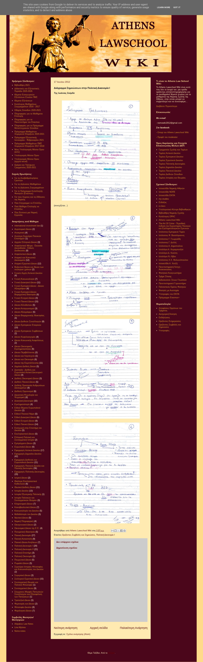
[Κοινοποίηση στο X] (118, 530)
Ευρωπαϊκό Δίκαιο (22, 447)
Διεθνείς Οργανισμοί (23, 391)
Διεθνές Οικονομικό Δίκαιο (26, 378)
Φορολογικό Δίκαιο (23, 610)
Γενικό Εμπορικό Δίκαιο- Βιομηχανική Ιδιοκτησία (25, 293)
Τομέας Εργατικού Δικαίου (171, 160)
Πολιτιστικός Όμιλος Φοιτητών (172, 287)
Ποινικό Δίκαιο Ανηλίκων (25, 542)
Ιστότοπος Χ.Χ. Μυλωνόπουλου (173, 260)
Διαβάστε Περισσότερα (166, 106)
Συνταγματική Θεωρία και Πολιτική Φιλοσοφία (26, 583)
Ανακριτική (19, 232)
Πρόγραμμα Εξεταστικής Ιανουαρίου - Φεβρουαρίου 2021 (29, 138)
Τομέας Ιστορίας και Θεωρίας (172, 178)
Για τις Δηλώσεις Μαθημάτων (27, 184)
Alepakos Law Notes (23, 624)
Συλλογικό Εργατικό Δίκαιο (26, 579)
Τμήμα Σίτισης (165, 276)
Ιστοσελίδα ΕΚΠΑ (167, 195)
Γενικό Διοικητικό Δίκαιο (25, 282)
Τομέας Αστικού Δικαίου (169, 153)
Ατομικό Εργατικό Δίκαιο (25, 263)
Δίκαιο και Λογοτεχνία (24, 356)
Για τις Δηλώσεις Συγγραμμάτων (29, 187)
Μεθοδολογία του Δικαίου (26, 514)
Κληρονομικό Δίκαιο (23, 504)
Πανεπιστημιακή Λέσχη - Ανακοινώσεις (170, 268)
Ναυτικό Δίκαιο (21, 518)
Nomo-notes (20, 631)
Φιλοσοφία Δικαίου (23, 607)
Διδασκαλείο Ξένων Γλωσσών (173, 280)
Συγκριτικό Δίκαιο (22, 575)
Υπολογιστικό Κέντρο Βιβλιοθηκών (175, 209)
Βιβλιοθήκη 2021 (22, 85)
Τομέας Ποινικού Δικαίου (170, 171)
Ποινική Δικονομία (22, 535)
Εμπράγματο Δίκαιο (23, 443)
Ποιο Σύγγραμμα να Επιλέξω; (28, 203)
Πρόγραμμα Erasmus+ (169, 297)
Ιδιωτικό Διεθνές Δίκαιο (25, 487)
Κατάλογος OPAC (167, 216)
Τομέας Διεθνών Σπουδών (171, 174)
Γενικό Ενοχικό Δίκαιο (24, 298)
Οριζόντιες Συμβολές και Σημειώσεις (78, 535)
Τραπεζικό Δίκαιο (22, 600)
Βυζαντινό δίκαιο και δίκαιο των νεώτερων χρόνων (29, 268)
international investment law (27, 225)
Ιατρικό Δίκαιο (20, 478)
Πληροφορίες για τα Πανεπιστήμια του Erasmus (27, 120)
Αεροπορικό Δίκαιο (23, 229)
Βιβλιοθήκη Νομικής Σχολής (171, 213)
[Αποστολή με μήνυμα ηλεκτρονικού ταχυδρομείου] (112, 530)
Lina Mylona (20, 627)
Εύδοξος (163, 202)
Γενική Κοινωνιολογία (24, 279)
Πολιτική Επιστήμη (22, 553)
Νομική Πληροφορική (23, 521)
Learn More (163, 7)
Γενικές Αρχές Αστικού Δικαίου (28, 273)
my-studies (164, 199)
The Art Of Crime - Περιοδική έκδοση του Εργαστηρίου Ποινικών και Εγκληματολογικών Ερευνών (175, 226)
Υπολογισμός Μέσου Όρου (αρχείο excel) (26, 160)
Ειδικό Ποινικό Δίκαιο (24, 424)
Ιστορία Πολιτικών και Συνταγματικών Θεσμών (25, 499)
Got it (176, 7)
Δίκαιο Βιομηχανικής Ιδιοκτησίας (29, 315)
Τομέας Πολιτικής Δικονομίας (172, 164)
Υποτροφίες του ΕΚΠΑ (169, 294)
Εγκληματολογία (22, 404)
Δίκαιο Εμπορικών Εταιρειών (27, 325)
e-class (162, 206)
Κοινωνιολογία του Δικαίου (26, 511)
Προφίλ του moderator (167, 137)
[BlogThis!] (115, 530)
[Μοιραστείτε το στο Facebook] (121, 530)
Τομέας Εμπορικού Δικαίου (171, 156)
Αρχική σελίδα (99, 627)
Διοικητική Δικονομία (23, 401)
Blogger (111, 653)
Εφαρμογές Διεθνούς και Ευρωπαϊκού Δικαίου (25, 461)
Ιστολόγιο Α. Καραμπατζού (171, 249)
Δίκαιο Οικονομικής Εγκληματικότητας (23, 347)
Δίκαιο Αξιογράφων (23, 312)
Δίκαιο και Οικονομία (24, 359)
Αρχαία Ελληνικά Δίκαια (25, 242)
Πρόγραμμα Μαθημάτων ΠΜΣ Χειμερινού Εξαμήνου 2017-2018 (29, 144)
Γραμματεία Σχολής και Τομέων (173, 149)
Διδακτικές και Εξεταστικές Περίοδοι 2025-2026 (26, 89)
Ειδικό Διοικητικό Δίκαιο (25, 417)
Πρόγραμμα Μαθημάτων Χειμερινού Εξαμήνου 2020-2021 (29, 132)
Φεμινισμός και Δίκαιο (24, 604)
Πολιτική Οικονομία (23, 556)
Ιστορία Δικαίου (21, 491)
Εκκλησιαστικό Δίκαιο (24, 434)
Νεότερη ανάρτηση (65, 627)
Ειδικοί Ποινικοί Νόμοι (24, 414)
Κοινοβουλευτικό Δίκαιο (25, 507)
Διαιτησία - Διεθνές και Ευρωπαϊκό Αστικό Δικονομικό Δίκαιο (28, 372)
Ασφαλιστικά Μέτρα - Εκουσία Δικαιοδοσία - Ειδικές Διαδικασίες (28, 248)
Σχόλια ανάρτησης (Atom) (78, 634)
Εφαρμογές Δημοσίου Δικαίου (27, 454)
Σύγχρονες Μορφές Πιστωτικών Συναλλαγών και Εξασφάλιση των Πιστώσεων (28, 594)
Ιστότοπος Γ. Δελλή (167, 242)
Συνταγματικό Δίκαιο (23, 588)
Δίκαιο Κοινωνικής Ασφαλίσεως (28, 340)
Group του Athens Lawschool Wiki (173, 132)
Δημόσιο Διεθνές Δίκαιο (25, 366)
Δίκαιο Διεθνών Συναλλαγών (27, 321)
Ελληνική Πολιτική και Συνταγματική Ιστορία (24, 438)
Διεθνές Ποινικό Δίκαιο (24, 382)
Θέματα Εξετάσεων (23, 100)
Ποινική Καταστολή (23, 539)
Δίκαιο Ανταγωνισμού (24, 308)
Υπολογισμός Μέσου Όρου (26, 155)
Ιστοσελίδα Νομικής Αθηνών (172, 188)
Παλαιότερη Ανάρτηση (133, 627)
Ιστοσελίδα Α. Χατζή (168, 263)
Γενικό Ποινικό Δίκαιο (24, 301)
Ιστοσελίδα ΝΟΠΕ (167, 192)
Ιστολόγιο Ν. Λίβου (167, 256)
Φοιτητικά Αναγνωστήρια (170, 273)
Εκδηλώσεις (164, 317)
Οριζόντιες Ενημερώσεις (170, 321)
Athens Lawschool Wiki (169, 220)
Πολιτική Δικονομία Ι (105, 535)
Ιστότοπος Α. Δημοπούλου (171, 246)
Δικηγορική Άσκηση (168, 314)
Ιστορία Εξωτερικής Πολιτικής (27, 494)
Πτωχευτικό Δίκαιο (22, 560)
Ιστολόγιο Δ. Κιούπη (168, 253)
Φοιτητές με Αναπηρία (169, 290)
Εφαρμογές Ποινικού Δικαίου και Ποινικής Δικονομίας (29, 467)
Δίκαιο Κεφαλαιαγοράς (25, 337)
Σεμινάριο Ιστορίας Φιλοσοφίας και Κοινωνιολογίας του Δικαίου (28, 568)
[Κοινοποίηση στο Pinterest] (124, 530)
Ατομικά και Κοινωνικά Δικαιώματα (25, 258)
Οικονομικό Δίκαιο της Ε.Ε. (26, 528)
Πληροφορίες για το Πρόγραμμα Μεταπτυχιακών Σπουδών (28, 126)
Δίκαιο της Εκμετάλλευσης (26, 363)
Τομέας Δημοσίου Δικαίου (170, 167)
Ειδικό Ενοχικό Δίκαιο (24, 421)
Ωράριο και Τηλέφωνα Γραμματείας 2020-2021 (25, 166)
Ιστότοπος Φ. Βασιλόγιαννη (171, 235)
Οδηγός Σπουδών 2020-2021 (27, 110)
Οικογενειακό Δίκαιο (23, 525)
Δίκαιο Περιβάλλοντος (24, 352)
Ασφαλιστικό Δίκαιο (23, 254)
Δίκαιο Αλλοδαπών (23, 305)
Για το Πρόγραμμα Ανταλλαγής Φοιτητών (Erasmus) (28, 192)
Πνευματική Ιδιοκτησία (24, 532)
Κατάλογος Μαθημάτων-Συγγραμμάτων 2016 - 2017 (27, 105)
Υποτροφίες (164, 330)
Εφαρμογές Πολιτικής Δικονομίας (29, 472)
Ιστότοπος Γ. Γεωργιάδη (170, 239)
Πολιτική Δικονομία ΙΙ (24, 549)
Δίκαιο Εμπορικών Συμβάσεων (28, 331)
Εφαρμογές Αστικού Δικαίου (27, 450)
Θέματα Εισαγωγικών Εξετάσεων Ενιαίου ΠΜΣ (25, 95)
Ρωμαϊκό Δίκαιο (21, 563)
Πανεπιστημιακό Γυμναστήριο (172, 283)
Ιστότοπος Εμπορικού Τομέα (172, 232)
